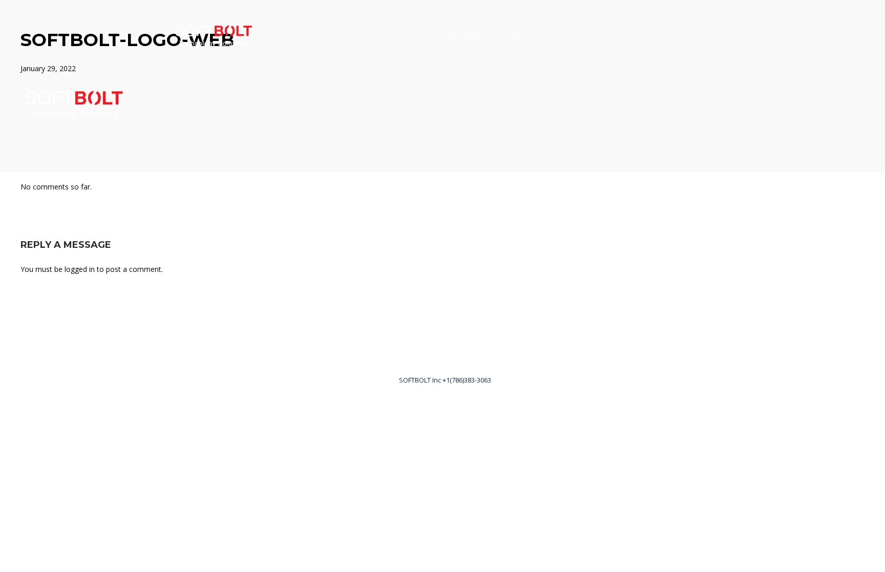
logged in (80, 269)
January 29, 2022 (48, 68)
